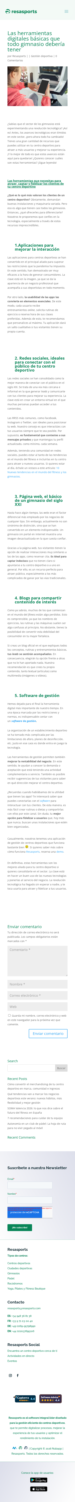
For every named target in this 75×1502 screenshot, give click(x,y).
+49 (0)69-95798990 (23, 1326)
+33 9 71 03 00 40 (22, 1321)
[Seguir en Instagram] (10, 1375)
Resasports (19, 56)
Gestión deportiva (42, 56)
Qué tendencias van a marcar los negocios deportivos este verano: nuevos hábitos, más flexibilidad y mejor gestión (34, 1098)
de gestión (23, 721)
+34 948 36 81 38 (21, 1315)
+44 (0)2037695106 (23, 1331)
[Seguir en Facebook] (18, 1375)
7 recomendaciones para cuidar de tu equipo (35, 1118)
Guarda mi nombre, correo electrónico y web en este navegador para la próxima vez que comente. (36, 1020)
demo (59, 851)
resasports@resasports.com (24, 1308)
